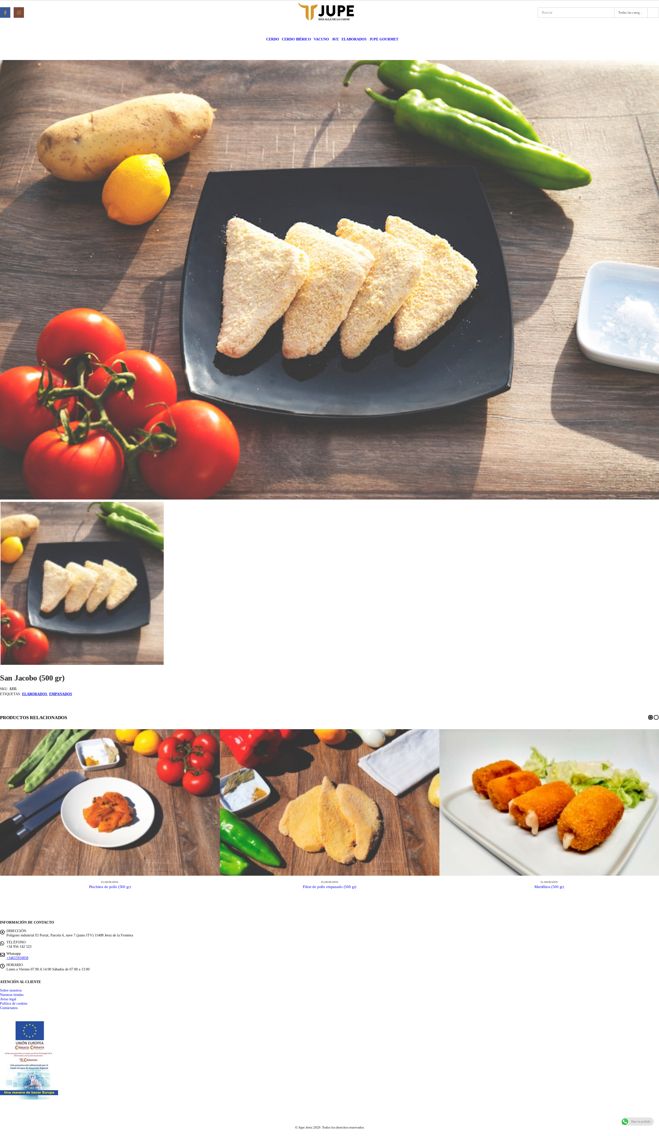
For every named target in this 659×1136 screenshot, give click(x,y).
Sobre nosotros (11, 990)
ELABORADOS (354, 39)
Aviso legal (8, 999)
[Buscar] (653, 13)
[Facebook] (5, 12)
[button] (650, 717)
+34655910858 (17, 958)
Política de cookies (13, 1003)
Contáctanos (9, 1008)
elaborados (34, 694)
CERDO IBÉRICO (296, 39)
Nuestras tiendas (11, 995)
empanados (60, 694)
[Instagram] (19, 12)
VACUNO (321, 39)
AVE (335, 39)
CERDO (272, 39)
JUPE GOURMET (383, 39)
